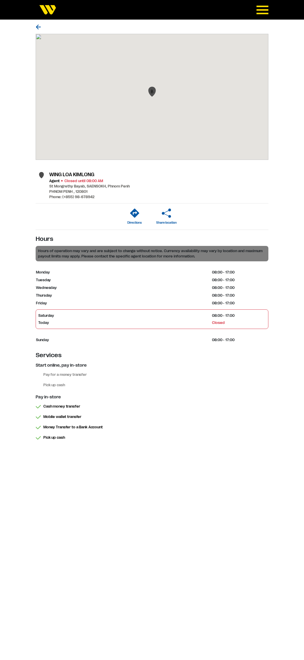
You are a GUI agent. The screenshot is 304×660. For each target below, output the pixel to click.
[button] (152, 91)
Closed (218, 323)
